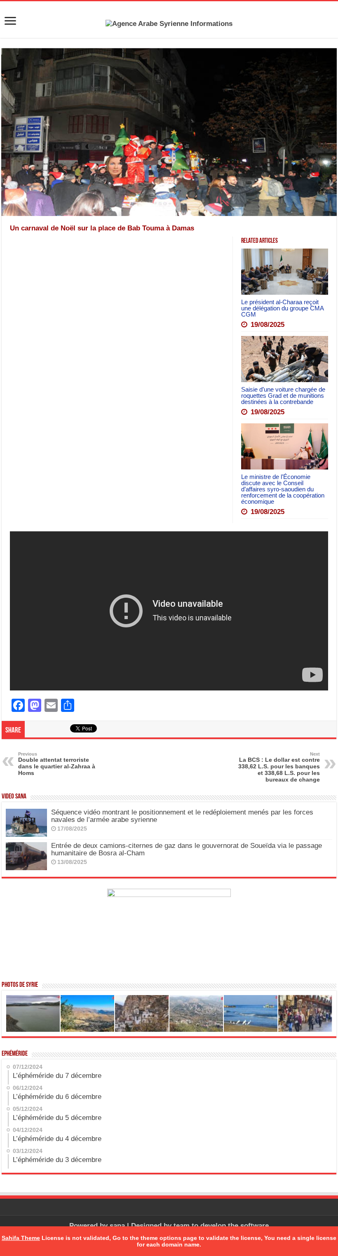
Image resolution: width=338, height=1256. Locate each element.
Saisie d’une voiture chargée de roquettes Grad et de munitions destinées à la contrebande (283, 395)
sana (117, 1226)
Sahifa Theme (21, 1238)
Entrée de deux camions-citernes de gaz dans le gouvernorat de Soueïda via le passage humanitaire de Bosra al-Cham (186, 849)
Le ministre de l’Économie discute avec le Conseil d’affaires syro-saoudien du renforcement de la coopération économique (282, 489)
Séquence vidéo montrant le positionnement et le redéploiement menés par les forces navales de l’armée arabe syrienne (182, 816)
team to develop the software (221, 1226)
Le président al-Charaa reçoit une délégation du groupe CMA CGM (282, 308)
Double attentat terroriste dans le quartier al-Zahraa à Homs (56, 763)
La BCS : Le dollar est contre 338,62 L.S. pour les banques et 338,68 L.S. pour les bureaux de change (279, 767)
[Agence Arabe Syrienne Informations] (169, 23)
